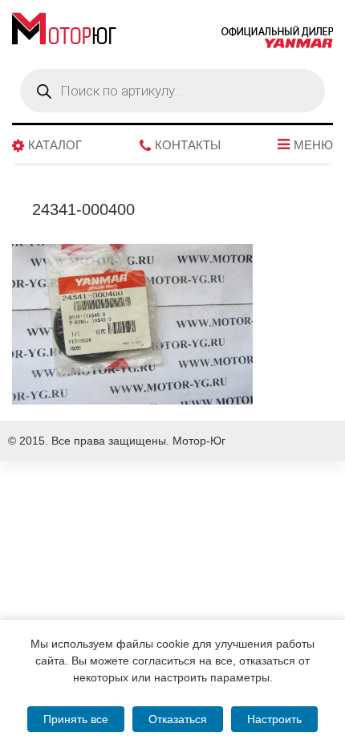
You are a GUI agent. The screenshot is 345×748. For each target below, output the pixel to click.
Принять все (75, 719)
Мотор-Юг (198, 440)
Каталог (55, 145)
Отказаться (177, 719)
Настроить (274, 719)
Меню (313, 145)
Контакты (188, 145)
